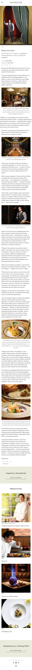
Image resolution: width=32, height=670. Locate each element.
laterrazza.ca (4, 458)
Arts (2, 46)
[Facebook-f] (13, 662)
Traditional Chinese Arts (8, 523)
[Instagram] (18, 662)
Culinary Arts (6, 463)
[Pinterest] (16, 662)
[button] (16, 666)
